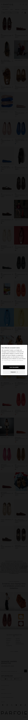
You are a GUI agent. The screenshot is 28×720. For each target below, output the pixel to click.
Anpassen (13, 372)
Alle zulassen (14, 367)
